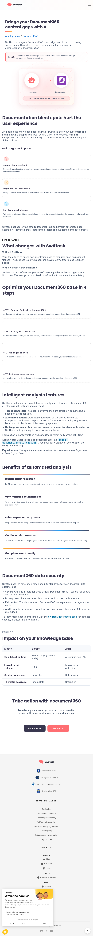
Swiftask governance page (62, 616)
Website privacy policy (46, 818)
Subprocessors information (46, 835)
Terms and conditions (46, 813)
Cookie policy (46, 831)
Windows (48, 864)
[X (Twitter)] (46, 931)
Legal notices (46, 839)
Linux (48, 868)
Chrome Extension (48, 877)
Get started (58, 728)
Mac (48, 859)
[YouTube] (51, 931)
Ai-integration (12, 36)
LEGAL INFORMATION (46, 801)
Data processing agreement (46, 826)
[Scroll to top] (88, 931)
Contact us (46, 809)
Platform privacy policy (46, 822)
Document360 (30, 36)
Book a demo (34, 728)
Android (48, 886)
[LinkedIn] (41, 931)
